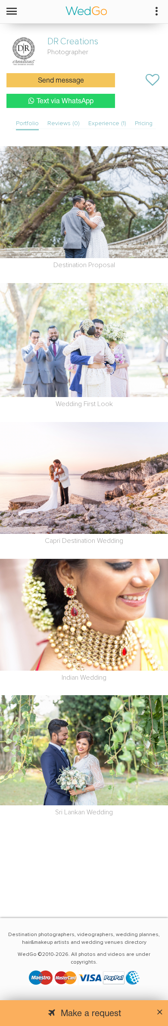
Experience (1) (107, 123)
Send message (61, 81)
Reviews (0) (63, 123)
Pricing (143, 123)
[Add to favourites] (152, 80)
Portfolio (27, 123)
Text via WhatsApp (65, 102)
